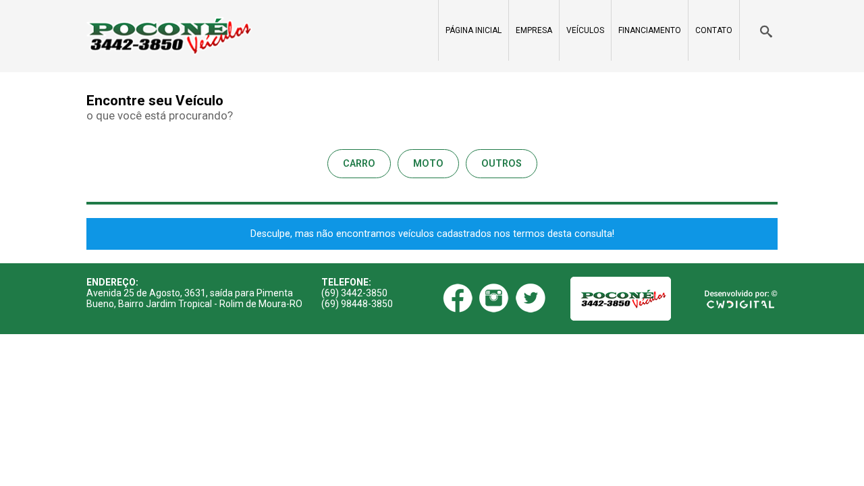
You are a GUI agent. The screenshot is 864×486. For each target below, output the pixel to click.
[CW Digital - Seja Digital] (741, 298)
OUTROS (501, 163)
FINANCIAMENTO (649, 30)
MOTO (428, 163)
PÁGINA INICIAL (474, 30)
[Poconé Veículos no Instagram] (494, 298)
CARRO (359, 163)
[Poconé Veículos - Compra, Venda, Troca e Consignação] (169, 36)
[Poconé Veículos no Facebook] (458, 298)
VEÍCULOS (585, 30)
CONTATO (713, 30)
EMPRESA (534, 30)
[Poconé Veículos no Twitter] (530, 298)
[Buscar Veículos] (758, 30)
